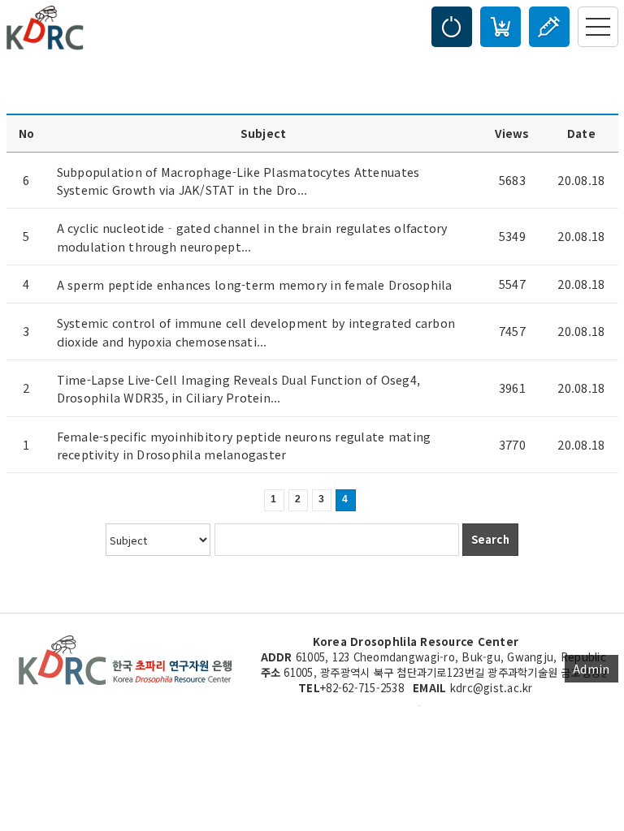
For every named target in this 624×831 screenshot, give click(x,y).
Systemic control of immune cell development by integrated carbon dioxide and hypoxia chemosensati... (256, 331)
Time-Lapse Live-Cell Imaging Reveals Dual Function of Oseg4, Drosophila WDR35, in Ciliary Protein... (239, 388)
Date (581, 133)
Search (490, 539)
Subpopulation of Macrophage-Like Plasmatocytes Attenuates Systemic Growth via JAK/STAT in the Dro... (238, 179)
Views (512, 133)
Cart (500, 26)
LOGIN (451, 26)
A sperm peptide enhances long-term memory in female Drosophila (255, 284)
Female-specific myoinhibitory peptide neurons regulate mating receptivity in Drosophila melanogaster (244, 444)
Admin (591, 669)
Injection (549, 26)
